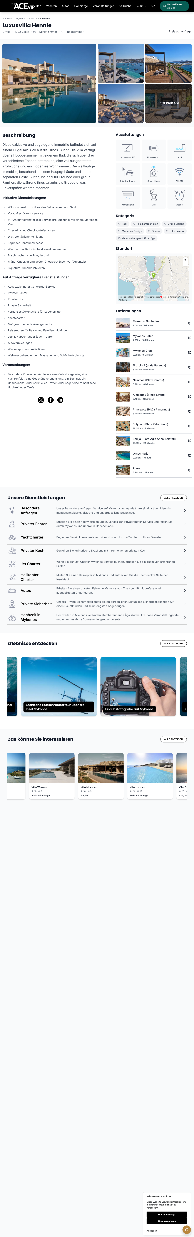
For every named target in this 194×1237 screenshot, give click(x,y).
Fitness (156, 231)
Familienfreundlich (147, 223)
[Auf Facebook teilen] (51, 400)
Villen (37, 6)
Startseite (7, 18)
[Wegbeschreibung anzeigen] (190, 323)
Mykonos (20, 18)
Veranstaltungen (103, 6)
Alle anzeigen (173, 497)
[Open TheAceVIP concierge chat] (186, 1229)
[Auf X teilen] (41, 400)
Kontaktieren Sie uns (174, 6)
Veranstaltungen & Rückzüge (138, 238)
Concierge (81, 6)
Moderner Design (132, 231)
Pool (124, 223)
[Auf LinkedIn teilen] (60, 400)
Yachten (51, 6)
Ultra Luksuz (177, 231)
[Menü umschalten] (7, 6)
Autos (65, 6)
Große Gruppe (176, 223)
